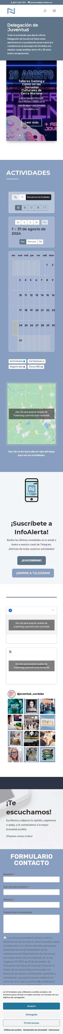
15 (47, 295)
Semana (32, 241)
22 (47, 310)
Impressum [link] (54, 1030)
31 (20, 340)
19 (31, 310)
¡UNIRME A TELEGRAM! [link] (33, 573)
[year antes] (18, 222)
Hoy (45, 222)
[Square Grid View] (25, 207)
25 (26, 325)
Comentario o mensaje (17, 912)
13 (36, 295)
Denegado (31, 1014)
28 (42, 325)
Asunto (8, 899)
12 (45, 135)
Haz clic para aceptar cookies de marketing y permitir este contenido (32, 414)
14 (42, 295)
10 (40, 135)
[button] (15, 706)
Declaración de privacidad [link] (35, 1030)
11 (43, 135)
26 (31, 325)
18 (26, 310)
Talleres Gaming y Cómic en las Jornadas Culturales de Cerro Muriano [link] (31, 87)
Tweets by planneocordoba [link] (32, 666)
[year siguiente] (36, 222)
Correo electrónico (16, 886)
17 (20, 310)
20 (37, 310)
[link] (11, 10)
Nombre (9, 874)
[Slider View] (44, 207)
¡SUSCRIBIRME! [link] (32, 560)
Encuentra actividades (38, 197)
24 (20, 325)
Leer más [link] (32, 122)
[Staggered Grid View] (38, 207)
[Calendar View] (18, 207)
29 (48, 325)
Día (40, 241)
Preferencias (31, 1023)
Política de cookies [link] (13, 1030)
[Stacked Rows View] (31, 207)
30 (53, 325)
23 (53, 310)
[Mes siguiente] (30, 222)
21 (42, 310)
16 (53, 295)
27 (37, 325)
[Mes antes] (24, 222)
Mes (23, 241)
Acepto (31, 1006)
